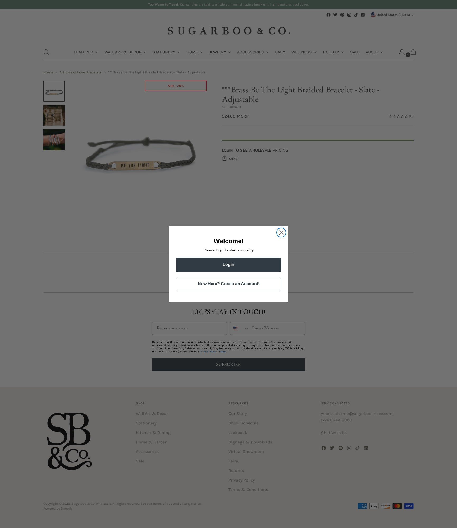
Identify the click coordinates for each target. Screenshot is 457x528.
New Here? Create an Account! (228, 284)
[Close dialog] (281, 232)
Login (228, 264)
